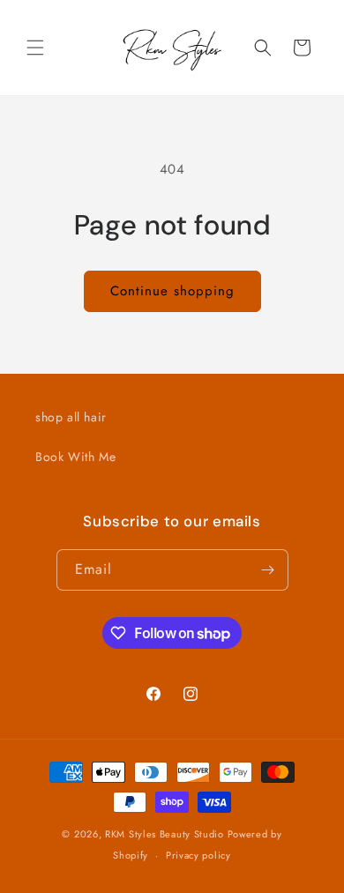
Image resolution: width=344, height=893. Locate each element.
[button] (35, 47)
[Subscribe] (268, 570)
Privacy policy (198, 855)
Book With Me (75, 456)
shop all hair (71, 417)
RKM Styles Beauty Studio (164, 834)
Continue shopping (172, 291)
